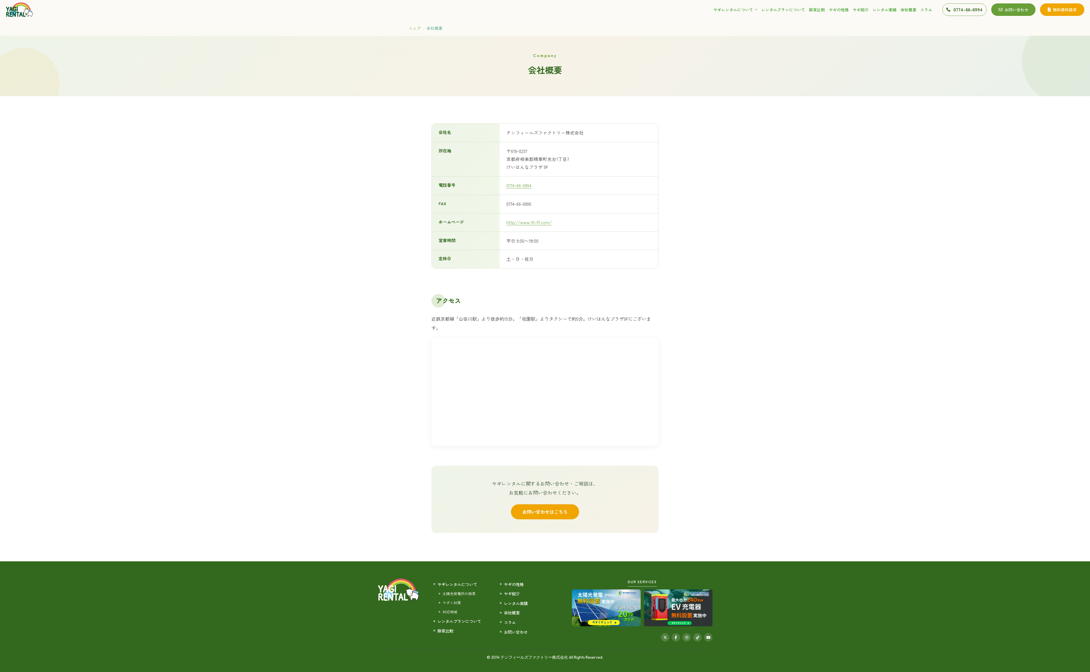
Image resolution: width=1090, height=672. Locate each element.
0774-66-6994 (518, 185)
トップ (415, 28)
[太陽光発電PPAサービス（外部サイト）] (606, 607)
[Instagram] (686, 637)
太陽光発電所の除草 (459, 593)
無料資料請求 (1065, 9)
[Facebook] (676, 637)
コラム (926, 9)
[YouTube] (708, 637)
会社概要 (908, 9)
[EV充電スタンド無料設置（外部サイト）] (678, 607)
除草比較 (817, 9)
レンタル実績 (884, 9)
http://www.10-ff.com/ (529, 222)
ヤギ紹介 (861, 9)
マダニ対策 (452, 602)
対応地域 (450, 611)
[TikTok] (697, 637)
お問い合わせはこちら (545, 511)
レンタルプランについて (783, 9)
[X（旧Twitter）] (665, 637)
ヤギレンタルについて (733, 9)
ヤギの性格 (839, 9)
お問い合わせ (1016, 9)
